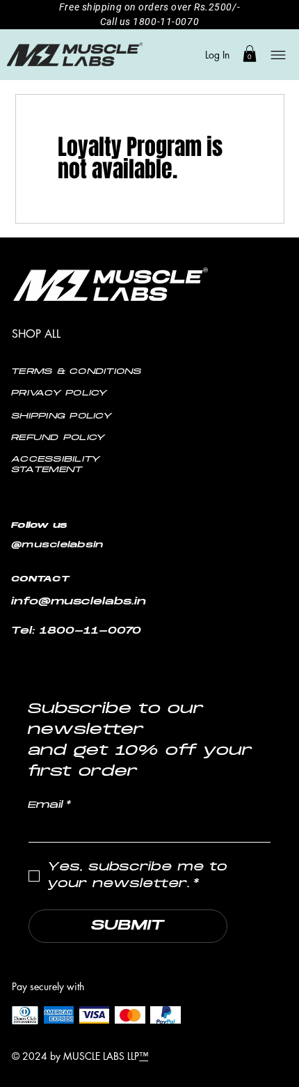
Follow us (42, 526)
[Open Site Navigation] (276, 55)
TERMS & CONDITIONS (77, 372)
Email (50, 805)
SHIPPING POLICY (62, 416)
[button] (250, 53)
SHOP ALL (36, 334)
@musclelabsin (58, 545)
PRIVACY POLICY (60, 393)
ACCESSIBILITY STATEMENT (56, 465)
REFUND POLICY (59, 438)
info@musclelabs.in (79, 602)
